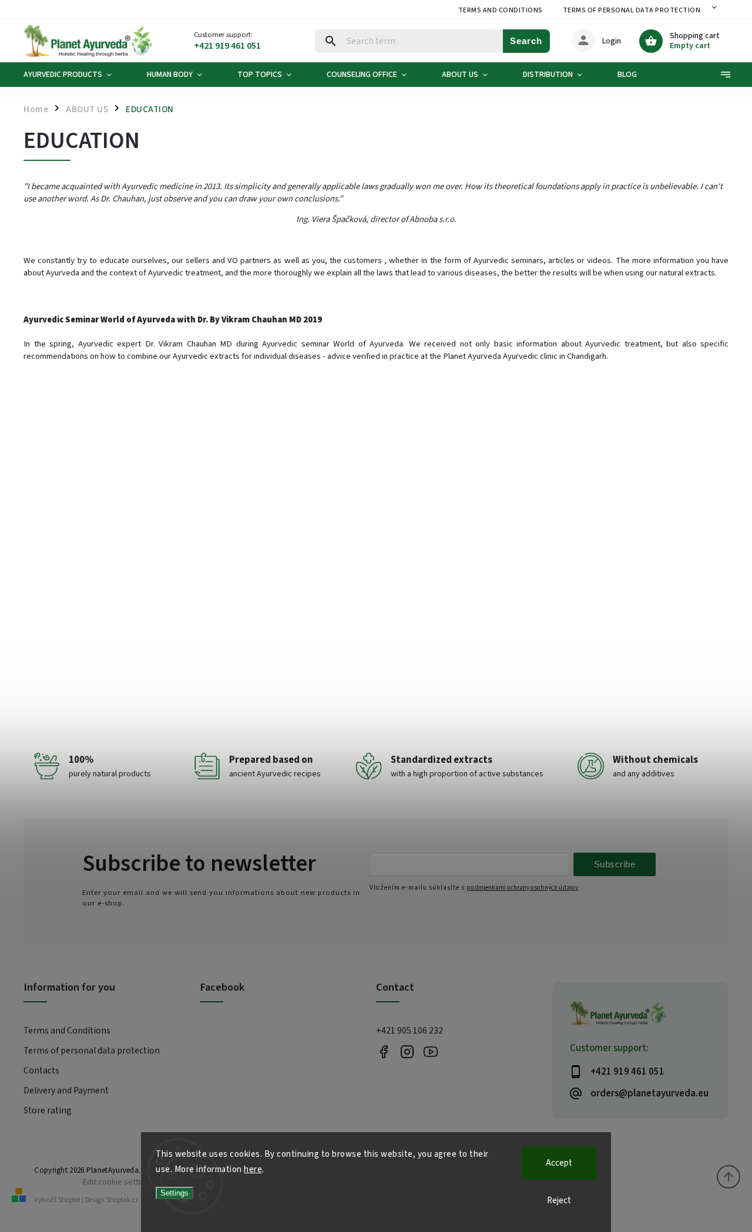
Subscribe (615, 864)
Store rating (48, 1110)
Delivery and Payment (66, 1090)
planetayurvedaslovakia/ (407, 1051)
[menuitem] (76, 74)
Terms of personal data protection (632, 10)
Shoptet (69, 1200)
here (253, 1169)
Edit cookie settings (118, 1182)
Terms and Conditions (500, 10)
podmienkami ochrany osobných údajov (522, 888)
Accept (559, 1163)
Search (526, 41)
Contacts (41, 1070)
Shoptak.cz (122, 1200)
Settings (174, 1193)
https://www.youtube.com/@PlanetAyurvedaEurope (430, 1051)
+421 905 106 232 (409, 1030)
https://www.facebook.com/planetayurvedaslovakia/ (383, 1051)
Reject (559, 1200)
